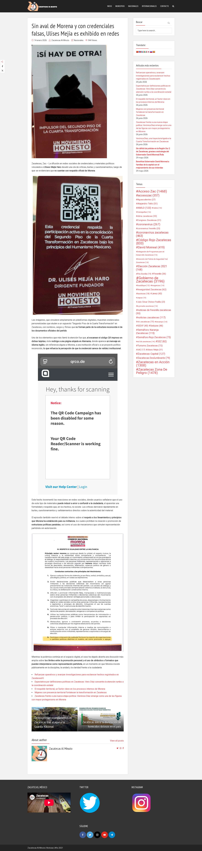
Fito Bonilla (144, 274)
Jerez (157, 293)
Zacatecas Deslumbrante (154, 358)
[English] (140, 52)
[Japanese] (148, 52)
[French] (143, 52)
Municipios (120, 6)
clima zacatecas (147, 216)
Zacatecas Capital (151, 353)
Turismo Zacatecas (150, 345)
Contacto (164, 6)
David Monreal (151, 247)
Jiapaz (141, 298)
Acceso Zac (152, 191)
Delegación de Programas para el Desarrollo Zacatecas (150, 253)
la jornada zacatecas (147, 306)
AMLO (144, 207)
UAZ (141, 350)
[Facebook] (82, 834)
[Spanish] (154, 52)
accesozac (148, 195)
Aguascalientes (146, 199)
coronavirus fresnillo (148, 228)
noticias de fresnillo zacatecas (153, 312)
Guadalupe (143, 285)
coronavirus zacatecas (152, 234)
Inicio (109, 6)
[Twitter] (90, 834)
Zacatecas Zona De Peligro (151, 371)
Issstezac (143, 294)
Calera (157, 208)
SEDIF (143, 325)
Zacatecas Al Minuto (60, 40)
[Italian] (145, 52)
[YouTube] (104, 834)
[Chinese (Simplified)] (137, 52)
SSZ (162, 341)
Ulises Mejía (155, 349)
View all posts (117, 740)
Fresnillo (159, 273)
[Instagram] (97, 834)
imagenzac (158, 285)
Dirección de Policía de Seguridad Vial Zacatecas (152, 260)
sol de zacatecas (146, 341)
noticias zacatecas (152, 317)
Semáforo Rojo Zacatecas (154, 337)
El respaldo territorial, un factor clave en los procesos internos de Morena (70, 689)
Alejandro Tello (148, 203)
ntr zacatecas (145, 322)
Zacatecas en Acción (153, 363)
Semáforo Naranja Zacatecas (147, 331)
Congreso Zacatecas (149, 220)
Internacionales (149, 6)
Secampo (161, 322)
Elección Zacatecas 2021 (151, 268)
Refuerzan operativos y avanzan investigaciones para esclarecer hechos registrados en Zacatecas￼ (153, 75)
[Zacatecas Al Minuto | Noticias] (42, 6)
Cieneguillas (144, 212)
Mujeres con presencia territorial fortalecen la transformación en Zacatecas (71, 692)
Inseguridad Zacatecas (152, 289)
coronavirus (149, 224)
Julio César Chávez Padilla (151, 302)
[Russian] (151, 52)
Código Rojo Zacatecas (153, 241)
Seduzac (156, 325)
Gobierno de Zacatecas (150, 279)
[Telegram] (112, 834)
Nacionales (133, 6)
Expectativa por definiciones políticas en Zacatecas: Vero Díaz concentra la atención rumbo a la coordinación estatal (153, 89)
